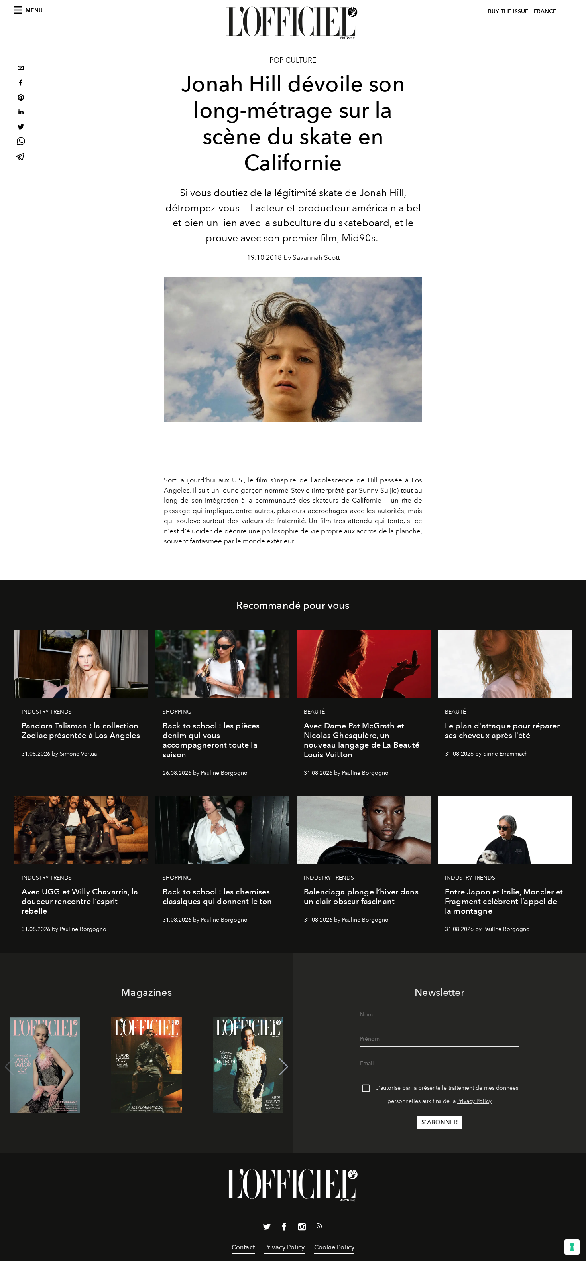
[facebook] (20, 83)
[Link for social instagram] (302, 1228)
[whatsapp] (20, 142)
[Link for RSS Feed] (319, 1227)
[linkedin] (20, 113)
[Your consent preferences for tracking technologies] (572, 1247)
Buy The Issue (508, 11)
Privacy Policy (474, 1101)
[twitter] (20, 127)
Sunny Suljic (377, 490)
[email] (20, 68)
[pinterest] (20, 98)
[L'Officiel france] (293, 23)
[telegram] (20, 157)
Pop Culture (293, 60)
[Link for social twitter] (267, 1228)
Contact (243, 1247)
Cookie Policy (334, 1247)
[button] (283, 1067)
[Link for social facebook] (284, 1228)
